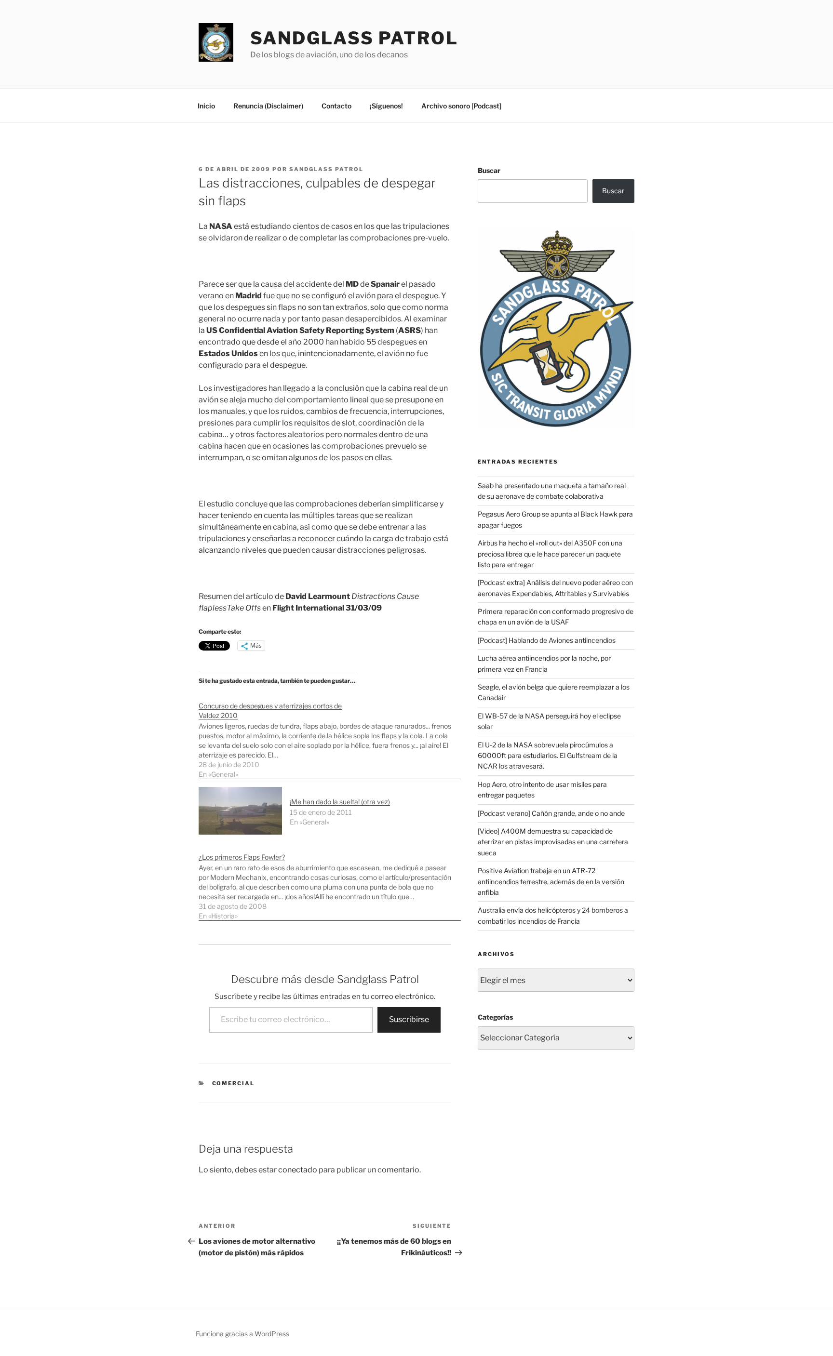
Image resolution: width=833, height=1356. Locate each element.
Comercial (233, 1083)
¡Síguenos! (386, 106)
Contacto (336, 106)
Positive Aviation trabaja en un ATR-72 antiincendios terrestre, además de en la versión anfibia (551, 881)
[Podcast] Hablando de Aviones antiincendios (547, 640)
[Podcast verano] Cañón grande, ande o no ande (551, 813)
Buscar (489, 170)
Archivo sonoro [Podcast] (461, 106)
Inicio (206, 106)
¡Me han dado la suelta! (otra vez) (340, 802)
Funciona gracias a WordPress (242, 1333)
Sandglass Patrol (354, 38)
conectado (297, 1169)
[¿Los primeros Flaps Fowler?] (330, 881)
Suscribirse (409, 1019)
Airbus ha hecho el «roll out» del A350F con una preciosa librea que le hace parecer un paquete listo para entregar (550, 554)
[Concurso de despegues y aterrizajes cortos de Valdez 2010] (330, 735)
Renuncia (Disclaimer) (268, 106)
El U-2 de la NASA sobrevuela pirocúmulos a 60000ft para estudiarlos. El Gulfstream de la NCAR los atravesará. (548, 756)
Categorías (495, 1017)
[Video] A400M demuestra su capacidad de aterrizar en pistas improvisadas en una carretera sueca (553, 842)
